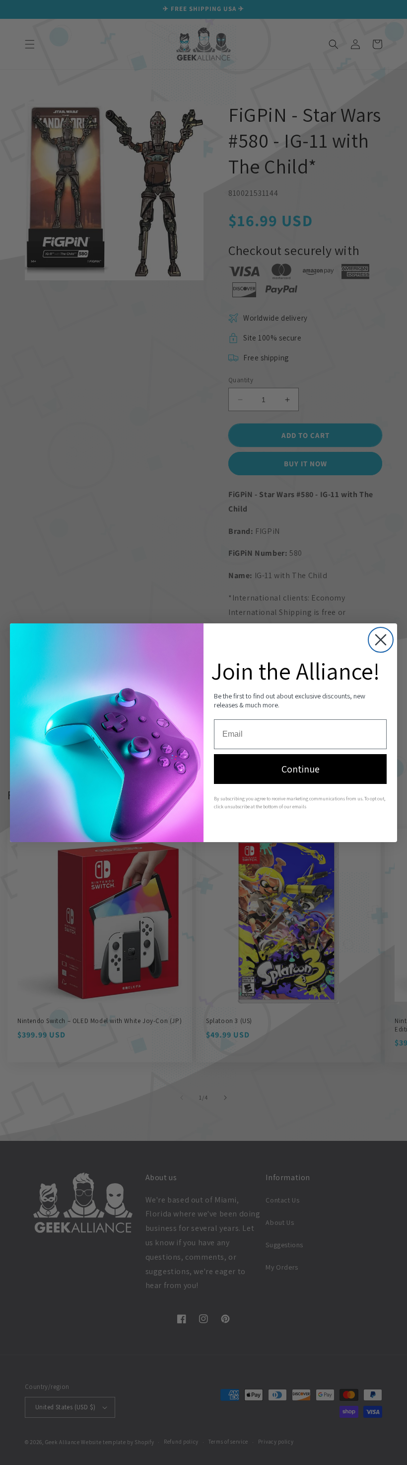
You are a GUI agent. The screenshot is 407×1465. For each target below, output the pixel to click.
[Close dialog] (380, 639)
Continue (300, 769)
